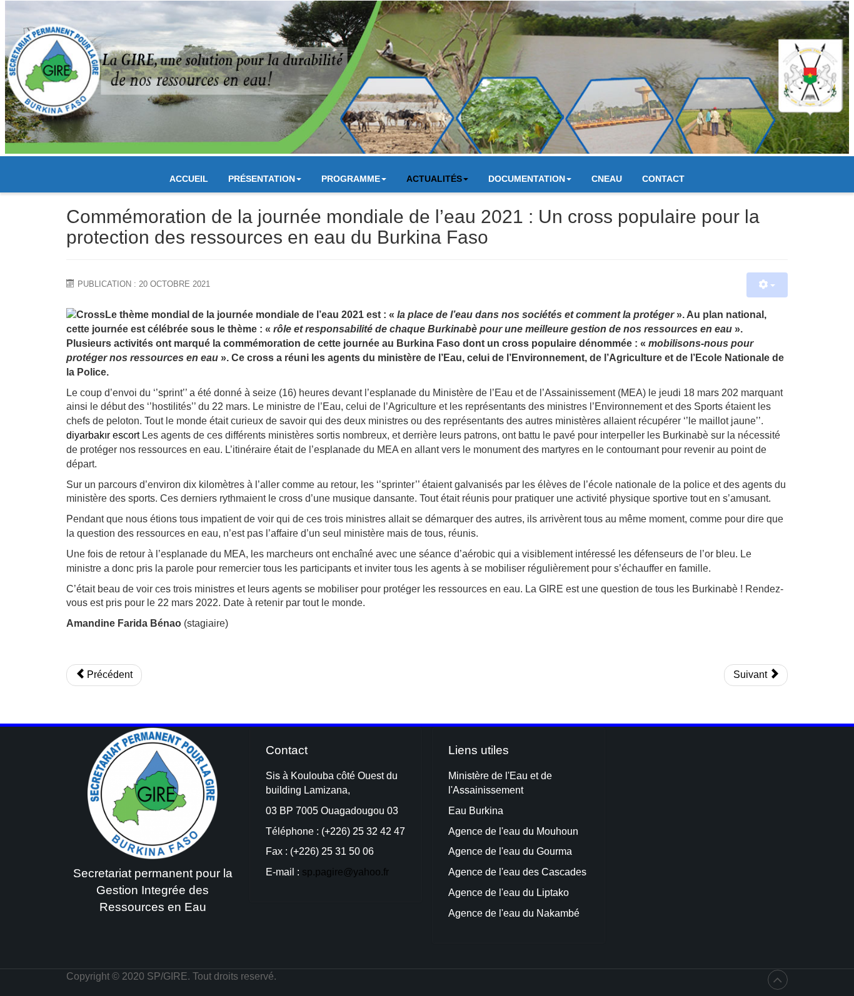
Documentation (526, 179)
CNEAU (606, 179)
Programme (350, 179)
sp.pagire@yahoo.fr (345, 872)
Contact (663, 179)
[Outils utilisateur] (767, 284)
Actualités (434, 179)
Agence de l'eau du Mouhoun (513, 831)
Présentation (261, 179)
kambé (565, 913)
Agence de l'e (478, 851)
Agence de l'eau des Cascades (517, 872)
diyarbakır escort (102, 435)
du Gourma (547, 851)
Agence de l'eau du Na (499, 913)
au (516, 851)
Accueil (188, 179)
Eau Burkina (475, 810)
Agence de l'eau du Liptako (508, 892)
